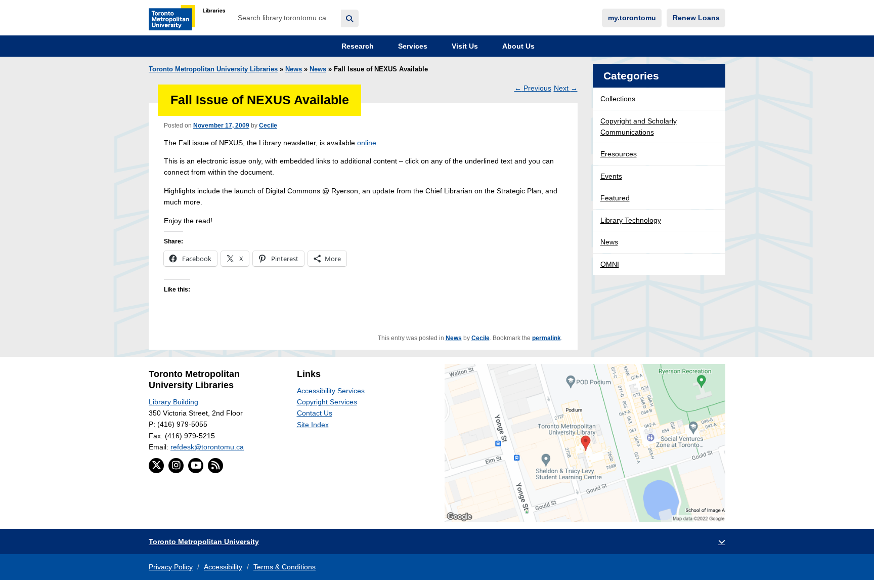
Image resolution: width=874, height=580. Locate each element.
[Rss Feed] (215, 465)
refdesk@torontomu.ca (207, 447)
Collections (617, 99)
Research (356, 46)
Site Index (313, 425)
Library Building (173, 402)
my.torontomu (632, 18)
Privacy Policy (171, 567)
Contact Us (314, 413)
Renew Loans (696, 18)
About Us (517, 46)
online (366, 143)
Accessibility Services (331, 391)
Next (566, 88)
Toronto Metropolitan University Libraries (213, 69)
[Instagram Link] (176, 465)
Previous (532, 88)
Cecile (268, 125)
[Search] (350, 18)
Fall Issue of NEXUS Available (259, 100)
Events (611, 176)
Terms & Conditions (284, 567)
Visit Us (464, 46)
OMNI (609, 264)
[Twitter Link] (156, 465)
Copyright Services (327, 402)
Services (411, 46)
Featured (615, 198)
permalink (546, 338)
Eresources (618, 154)
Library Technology (630, 220)
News (293, 69)
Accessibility (223, 567)
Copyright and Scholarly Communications (638, 126)
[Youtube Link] (195, 465)
